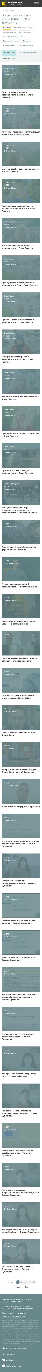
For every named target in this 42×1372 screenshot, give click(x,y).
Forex (30, 27)
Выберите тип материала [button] (27, 53)
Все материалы (9, 53)
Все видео (6, 27)
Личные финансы (9, 45)
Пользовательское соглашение (14, 1313)
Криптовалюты (24, 32)
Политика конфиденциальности (14, 1317)
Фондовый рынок (9, 32)
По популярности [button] (8, 59)
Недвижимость (19, 27)
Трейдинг (26, 41)
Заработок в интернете (11, 41)
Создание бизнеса (26, 45)
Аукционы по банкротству (12, 36)
